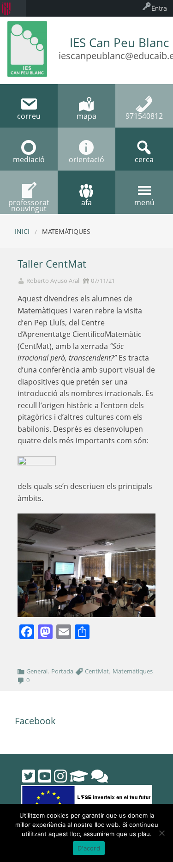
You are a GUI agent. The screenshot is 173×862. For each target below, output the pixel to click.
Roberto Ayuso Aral (52, 281)
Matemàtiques (133, 671)
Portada (62, 671)
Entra (159, 8)
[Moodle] (79, 776)
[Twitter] (28, 776)
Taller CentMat (52, 263)
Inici (22, 231)
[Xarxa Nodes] (99, 776)
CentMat (97, 671)
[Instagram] (60, 776)
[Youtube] (44, 776)
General (37, 671)
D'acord (89, 848)
